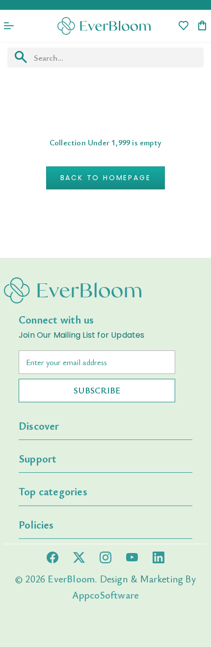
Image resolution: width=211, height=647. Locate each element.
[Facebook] (52, 557)
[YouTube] (132, 557)
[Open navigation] (9, 26)
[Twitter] (79, 557)
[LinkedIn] (158, 557)
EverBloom (71, 578)
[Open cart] (202, 26)
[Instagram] (105, 557)
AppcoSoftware (105, 594)
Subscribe (97, 390)
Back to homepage (105, 178)
